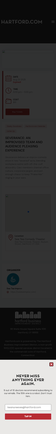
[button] (51, 364)
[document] (28, 217)
